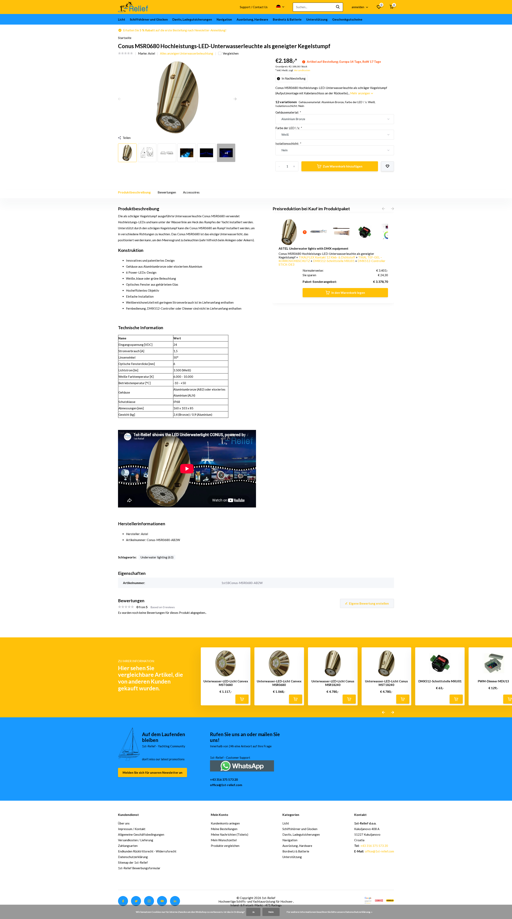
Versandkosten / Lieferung (135, 840)
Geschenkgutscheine (347, 19)
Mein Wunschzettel (224, 840)
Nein (271, 911)
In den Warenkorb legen (348, 292)
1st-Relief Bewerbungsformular (139, 868)
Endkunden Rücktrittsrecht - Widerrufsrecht (147, 851)
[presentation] (119, 99)
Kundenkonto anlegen (225, 823)
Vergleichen (231, 53)
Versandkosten (302, 70)
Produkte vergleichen (225, 845)
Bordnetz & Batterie (287, 19)
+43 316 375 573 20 (224, 779)
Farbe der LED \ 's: (288, 128)
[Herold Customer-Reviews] (390, 900)
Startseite (124, 38)
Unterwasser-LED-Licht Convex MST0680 (225, 683)
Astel (151, 53)
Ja (253, 911)
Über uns (124, 823)
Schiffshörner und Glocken (149, 19)
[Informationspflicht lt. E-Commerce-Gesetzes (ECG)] (379, 900)
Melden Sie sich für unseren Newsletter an (152, 772)
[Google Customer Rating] (368, 900)
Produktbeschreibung (134, 192)
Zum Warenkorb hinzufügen (342, 166)
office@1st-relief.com (226, 785)
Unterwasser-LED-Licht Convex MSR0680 (279, 683)
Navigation (224, 19)
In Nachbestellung (293, 78)
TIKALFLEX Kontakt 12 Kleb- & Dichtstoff (327, 257)
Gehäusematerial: (288, 112)
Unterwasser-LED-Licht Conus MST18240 (386, 683)
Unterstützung (317, 19)
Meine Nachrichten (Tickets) (229, 834)
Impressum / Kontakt (131, 829)
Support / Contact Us (254, 7)
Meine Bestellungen (224, 829)
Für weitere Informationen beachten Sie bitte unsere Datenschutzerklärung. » (329, 911)
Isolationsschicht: (288, 143)
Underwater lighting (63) (157, 557)
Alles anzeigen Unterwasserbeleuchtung (186, 53)
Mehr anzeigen (360, 93)
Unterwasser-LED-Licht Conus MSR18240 (332, 683)
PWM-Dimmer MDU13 (493, 681)
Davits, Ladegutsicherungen (192, 19)
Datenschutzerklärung (133, 857)
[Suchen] (338, 7)
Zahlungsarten (128, 845)
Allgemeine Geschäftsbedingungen (141, 834)
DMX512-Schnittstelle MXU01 (334, 261)
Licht (121, 19)
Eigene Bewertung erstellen (369, 603)
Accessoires (191, 192)
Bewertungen (167, 192)
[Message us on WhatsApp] (242, 765)
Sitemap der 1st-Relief (133, 862)
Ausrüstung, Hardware (252, 19)
